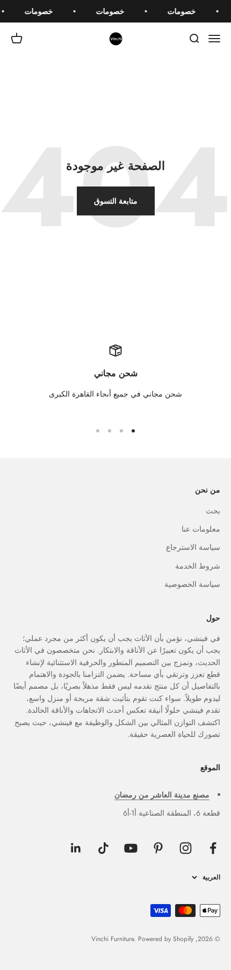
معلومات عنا (201, 529)
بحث (213, 510)
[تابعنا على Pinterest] (158, 848)
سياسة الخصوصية (192, 584)
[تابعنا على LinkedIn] (76, 848)
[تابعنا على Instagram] (185, 848)
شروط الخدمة (197, 566)
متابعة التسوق (116, 201)
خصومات (183, 11)
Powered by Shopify (165, 939)
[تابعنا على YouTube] (131, 848)
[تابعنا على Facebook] (213, 848)
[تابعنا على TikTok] (103, 848)
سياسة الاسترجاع (193, 547)
